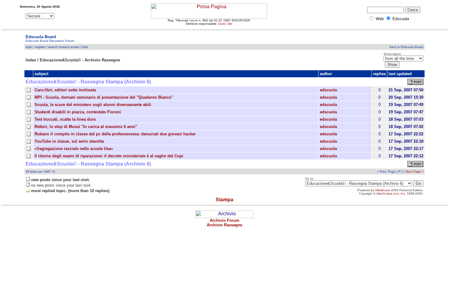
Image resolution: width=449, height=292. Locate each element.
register (40, 47)
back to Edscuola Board (406, 47)
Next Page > (414, 171)
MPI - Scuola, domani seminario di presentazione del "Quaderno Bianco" (104, 97)
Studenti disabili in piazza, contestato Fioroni (78, 112)
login (29, 47)
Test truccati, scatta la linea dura (65, 119)
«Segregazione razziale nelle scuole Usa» (74, 148)
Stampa (224, 199)
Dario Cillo (225, 23)
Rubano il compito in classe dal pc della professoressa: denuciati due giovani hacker (115, 134)
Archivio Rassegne (224, 225)
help (85, 47)
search (53, 47)
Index (31, 60)
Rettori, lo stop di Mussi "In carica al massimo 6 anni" (86, 126)
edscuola (328, 90)
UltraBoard (382, 190)
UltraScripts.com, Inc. (391, 193)
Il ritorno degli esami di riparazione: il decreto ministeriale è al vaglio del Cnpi (109, 156)
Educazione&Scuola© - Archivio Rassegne (80, 60)
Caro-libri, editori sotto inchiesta (65, 90)
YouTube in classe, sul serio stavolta (69, 141)
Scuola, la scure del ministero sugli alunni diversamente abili (93, 104)
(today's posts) (69, 47)
